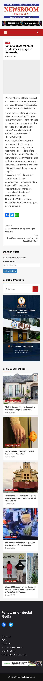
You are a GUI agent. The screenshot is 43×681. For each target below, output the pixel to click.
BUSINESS (8, 490)
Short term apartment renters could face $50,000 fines (22, 238)
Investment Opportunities (12, 647)
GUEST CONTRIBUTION (12, 401)
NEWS (7, 43)
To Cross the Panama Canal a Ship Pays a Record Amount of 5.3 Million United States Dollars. (20, 498)
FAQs (4, 640)
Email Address (9, 261)
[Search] (37, 32)
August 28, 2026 (11, 412)
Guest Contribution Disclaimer (14, 655)
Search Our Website (13, 279)
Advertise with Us (9, 651)
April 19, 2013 (11, 56)
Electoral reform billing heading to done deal (20, 228)
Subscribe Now (10, 271)
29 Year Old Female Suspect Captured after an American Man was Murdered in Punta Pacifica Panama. (20, 589)
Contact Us (6, 636)
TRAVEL (13, 581)
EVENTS (7, 537)
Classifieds (6, 644)
